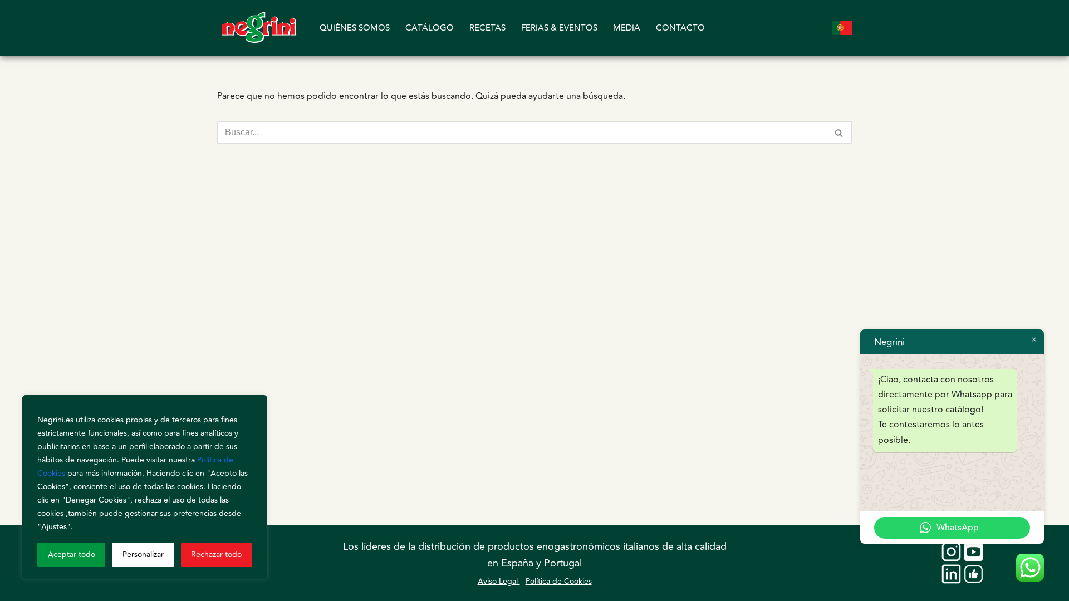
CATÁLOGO (429, 28)
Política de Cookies (559, 581)
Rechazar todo (216, 554)
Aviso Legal (499, 581)
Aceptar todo (71, 554)
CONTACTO (680, 28)
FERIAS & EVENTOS (559, 28)
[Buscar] (839, 132)
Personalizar (143, 554)
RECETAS (487, 28)
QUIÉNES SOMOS (355, 28)
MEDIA (626, 28)
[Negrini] (259, 28)
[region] (144, 487)
